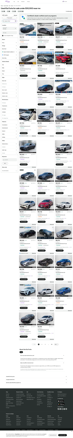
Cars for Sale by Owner (10, 399)
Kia (9, 5)
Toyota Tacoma (8, 421)
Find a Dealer (8, 401)
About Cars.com (17, 429)
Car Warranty (39, 399)
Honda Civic (18, 419)
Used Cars (7, 394)
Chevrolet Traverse (51, 421)
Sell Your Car (29, 394)
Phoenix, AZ (49, 399)
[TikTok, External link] (58, 409)
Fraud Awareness (50, 429)
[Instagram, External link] (64, 409)
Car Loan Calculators (40, 394)
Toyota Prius (8, 419)
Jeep (38, 415)
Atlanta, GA (49, 401)
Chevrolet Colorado (51, 424)
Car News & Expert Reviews (20, 395)
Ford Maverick (29, 417)
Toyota (7, 415)
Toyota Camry (8, 423)
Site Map (38, 404)
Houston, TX (49, 395)
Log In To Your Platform (61, 395)
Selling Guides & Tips (30, 399)
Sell (18, 1)
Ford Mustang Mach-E (30, 423)
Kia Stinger (59, 421)
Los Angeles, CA (50, 397)
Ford (27, 415)
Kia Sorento (60, 419)
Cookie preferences (52, 435)
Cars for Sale (6, 5)
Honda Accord (18, 421)
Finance (28, 1)
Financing (7, 407)
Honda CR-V (18, 417)
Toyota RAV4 (8, 417)
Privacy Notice (17, 434)
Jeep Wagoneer (39, 421)
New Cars (7, 395)
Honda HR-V (18, 424)
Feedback (56, 429)
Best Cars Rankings (19, 399)
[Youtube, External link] (62, 409)
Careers (36, 429)
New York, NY (49, 404)
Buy (14, 1)
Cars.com (44, 434)
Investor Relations (30, 429)
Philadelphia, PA (49, 402)
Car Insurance (39, 401)
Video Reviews (18, 404)
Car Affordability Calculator (41, 395)
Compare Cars (18, 397)
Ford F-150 (28, 421)
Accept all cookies (62, 435)
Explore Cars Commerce (62, 394)
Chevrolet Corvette (51, 417)
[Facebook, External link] (60, 409)
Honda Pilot (18, 423)
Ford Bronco (29, 419)
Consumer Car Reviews (20, 394)
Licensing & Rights (42, 429)
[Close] (72, 431)
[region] (36, 434)
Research (22, 1)
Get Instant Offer (29, 395)
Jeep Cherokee (39, 424)
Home (2, 5)
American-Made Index (20, 402)
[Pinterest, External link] (66, 409)
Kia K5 (59, 423)
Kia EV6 (59, 424)
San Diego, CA (49, 406)
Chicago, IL (49, 394)
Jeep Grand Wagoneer (41, 423)
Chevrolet (49, 415)
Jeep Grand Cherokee (41, 419)
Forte (12, 5)
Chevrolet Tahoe (50, 423)
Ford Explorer (29, 424)
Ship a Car (38, 397)
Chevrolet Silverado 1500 (52, 419)
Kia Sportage (60, 417)
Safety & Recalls (18, 401)
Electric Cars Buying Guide (10, 405)
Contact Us (23, 429)
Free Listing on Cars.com (31, 397)
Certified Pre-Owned (9, 397)
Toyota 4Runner (8, 424)
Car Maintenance (40, 402)
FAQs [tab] (21, 352)
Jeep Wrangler (39, 417)
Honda (17, 415)
